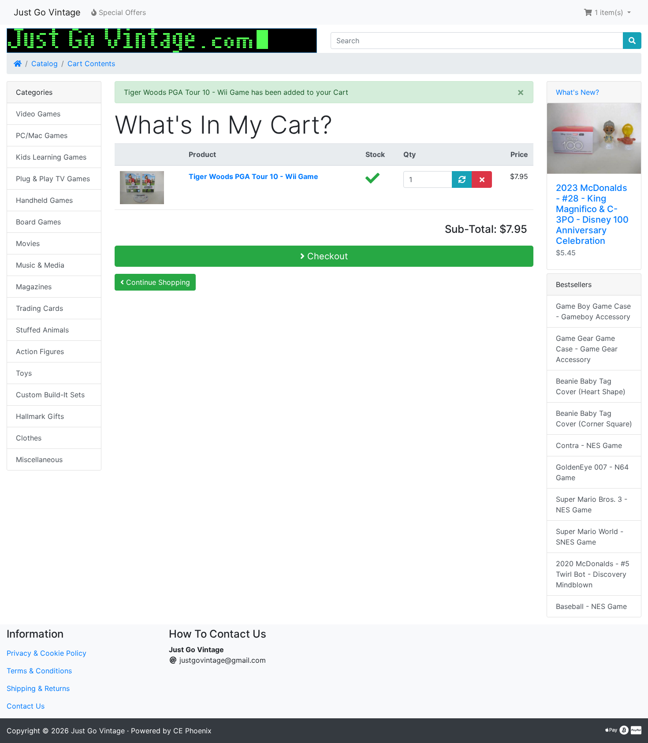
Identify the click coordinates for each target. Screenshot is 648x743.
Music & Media (40, 265)
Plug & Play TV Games (53, 178)
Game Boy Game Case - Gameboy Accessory (593, 311)
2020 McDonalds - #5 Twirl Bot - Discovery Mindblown (592, 574)
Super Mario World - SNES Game (589, 536)
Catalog (44, 63)
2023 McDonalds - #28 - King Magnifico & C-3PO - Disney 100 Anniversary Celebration (592, 214)
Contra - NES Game (589, 445)
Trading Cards (39, 308)
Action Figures (40, 351)
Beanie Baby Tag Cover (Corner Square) (594, 418)
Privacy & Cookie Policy (46, 653)
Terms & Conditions (39, 670)
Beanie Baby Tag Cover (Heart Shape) (591, 386)
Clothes (28, 437)
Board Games (38, 221)
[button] (607, 12)
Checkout (326, 256)
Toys (24, 373)
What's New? (577, 92)
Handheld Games (44, 200)
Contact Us (26, 706)
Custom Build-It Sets (50, 394)
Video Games (38, 113)
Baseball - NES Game (591, 606)
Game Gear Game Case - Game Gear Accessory (587, 349)
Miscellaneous (39, 459)
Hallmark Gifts (40, 416)
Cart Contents (91, 63)
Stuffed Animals (42, 329)
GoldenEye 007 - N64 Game (592, 472)
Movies (28, 243)
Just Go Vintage (47, 12)
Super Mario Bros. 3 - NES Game (591, 504)
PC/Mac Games (41, 135)
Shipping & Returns (38, 688)
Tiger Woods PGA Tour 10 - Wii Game (253, 176)
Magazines (34, 286)
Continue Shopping (157, 282)
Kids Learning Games (51, 157)
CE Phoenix (192, 730)
